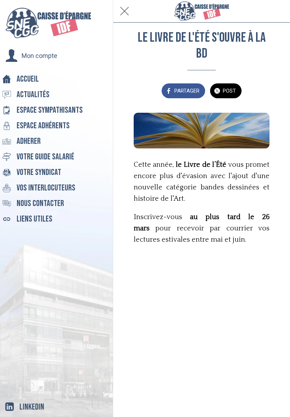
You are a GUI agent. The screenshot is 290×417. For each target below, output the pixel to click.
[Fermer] (124, 11)
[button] (31, 56)
